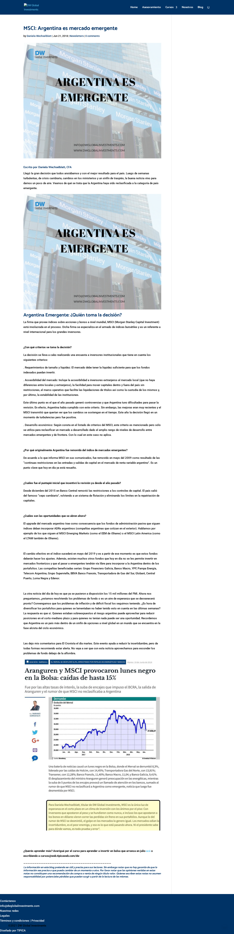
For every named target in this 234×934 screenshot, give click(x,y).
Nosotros (187, 7)
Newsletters (77, 35)
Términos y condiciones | (15, 920)
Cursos (169, 7)
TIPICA (21, 930)
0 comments (92, 35)
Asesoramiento (151, 7)
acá (148, 851)
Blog (200, 7)
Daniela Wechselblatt (39, 35)
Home (134, 7)
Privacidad (37, 920)
